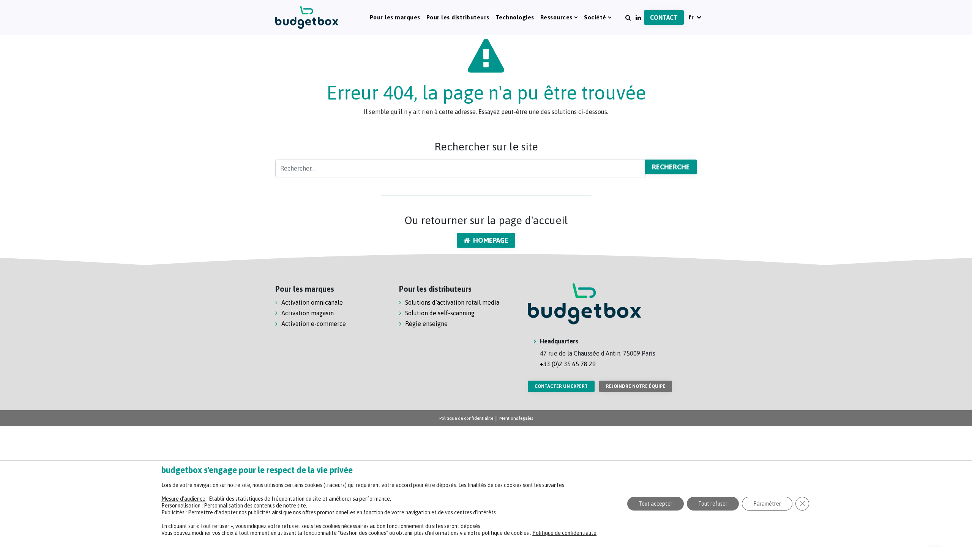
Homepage (490, 240)
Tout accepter (655, 504)
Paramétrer (767, 504)
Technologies (514, 17)
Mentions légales (516, 418)
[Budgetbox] (307, 17)
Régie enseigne (426, 323)
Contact (664, 17)
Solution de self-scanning (440, 313)
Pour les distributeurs (457, 17)
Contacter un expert (561, 386)
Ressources (556, 17)
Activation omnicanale (312, 302)
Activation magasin (307, 313)
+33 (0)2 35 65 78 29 (568, 363)
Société (595, 17)
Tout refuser (712, 504)
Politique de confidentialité (466, 418)
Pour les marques (395, 17)
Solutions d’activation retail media (452, 302)
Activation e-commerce (313, 323)
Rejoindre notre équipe (635, 386)
